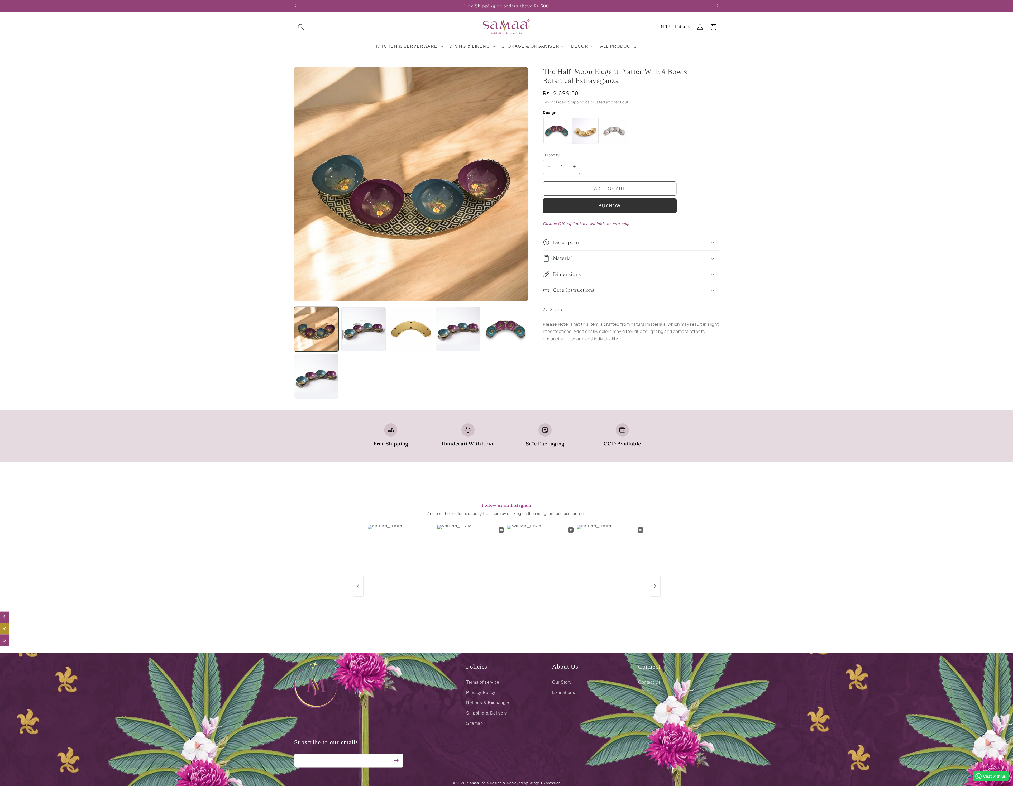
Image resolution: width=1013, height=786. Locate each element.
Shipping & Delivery (486, 712)
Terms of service (482, 682)
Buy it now (610, 206)
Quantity (551, 154)
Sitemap (474, 723)
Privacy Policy (480, 692)
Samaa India (478, 783)
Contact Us (649, 682)
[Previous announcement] (295, 6)
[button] (301, 27)
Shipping (576, 101)
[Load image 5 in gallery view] (506, 329)
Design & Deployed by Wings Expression (525, 783)
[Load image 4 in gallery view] (458, 329)
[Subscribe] (396, 761)
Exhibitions (563, 692)
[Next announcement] (717, 6)
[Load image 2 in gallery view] (363, 329)
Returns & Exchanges (488, 702)
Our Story (561, 682)
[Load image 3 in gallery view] (411, 329)
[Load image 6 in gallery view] (316, 376)
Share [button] (556, 309)
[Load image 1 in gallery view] (316, 329)
